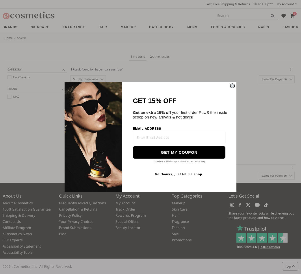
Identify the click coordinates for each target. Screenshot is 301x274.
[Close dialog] (232, 86)
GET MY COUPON (179, 152)
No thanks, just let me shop (178, 174)
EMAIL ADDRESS (147, 128)
